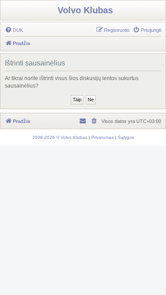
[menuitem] (14, 30)
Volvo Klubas (85, 10)
